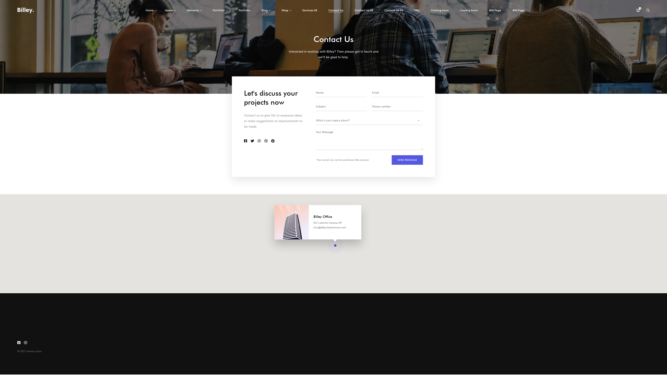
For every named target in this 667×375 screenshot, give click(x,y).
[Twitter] (252, 141)
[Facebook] (246, 141)
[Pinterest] (273, 141)
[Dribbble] (266, 141)
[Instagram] (259, 141)
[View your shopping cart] (638, 10)
